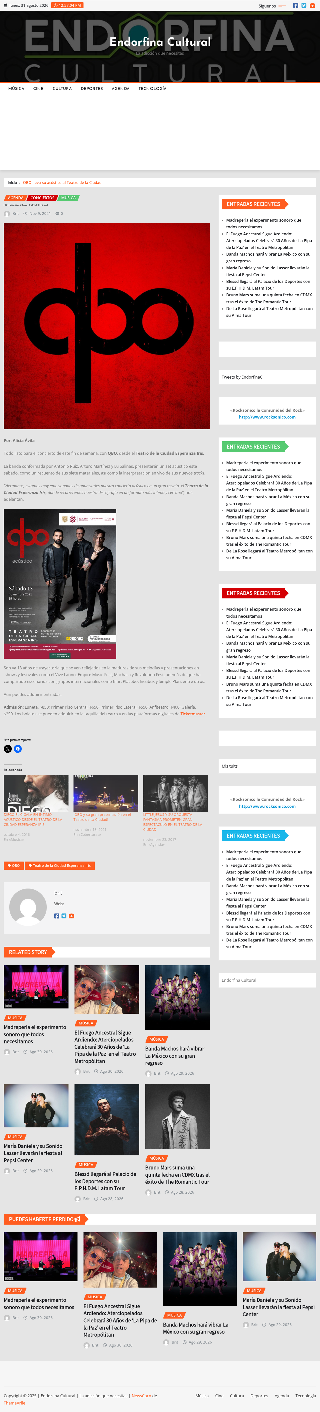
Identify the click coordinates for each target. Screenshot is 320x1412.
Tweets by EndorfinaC (242, 377)
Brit (15, 213)
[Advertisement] (160, 133)
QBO (16, 865)
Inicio (12, 182)
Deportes (92, 89)
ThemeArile (14, 1403)
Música (16, 89)
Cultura (62, 89)
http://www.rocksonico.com (267, 417)
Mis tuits (230, 766)
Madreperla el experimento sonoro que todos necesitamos (35, 1034)
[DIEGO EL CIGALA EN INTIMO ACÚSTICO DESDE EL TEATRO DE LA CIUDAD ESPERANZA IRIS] (36, 793)
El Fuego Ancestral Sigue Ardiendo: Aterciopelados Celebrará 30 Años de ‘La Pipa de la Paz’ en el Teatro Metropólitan (105, 1046)
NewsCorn (141, 1396)
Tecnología (152, 89)
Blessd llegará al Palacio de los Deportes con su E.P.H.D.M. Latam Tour (105, 1181)
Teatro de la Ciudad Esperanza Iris (62, 865)
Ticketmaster (192, 714)
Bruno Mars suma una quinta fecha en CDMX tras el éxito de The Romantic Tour (177, 1174)
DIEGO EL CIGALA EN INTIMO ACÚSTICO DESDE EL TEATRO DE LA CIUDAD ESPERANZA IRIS (33, 819)
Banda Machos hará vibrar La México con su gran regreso (174, 1055)
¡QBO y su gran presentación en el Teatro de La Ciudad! (102, 817)
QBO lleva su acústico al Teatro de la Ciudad (62, 182)
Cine (38, 89)
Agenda (121, 89)
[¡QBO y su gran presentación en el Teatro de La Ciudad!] (106, 793)
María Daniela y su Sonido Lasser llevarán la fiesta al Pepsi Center (33, 1153)
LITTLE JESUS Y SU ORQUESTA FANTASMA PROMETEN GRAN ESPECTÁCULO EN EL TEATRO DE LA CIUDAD (172, 822)
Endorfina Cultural (160, 43)
